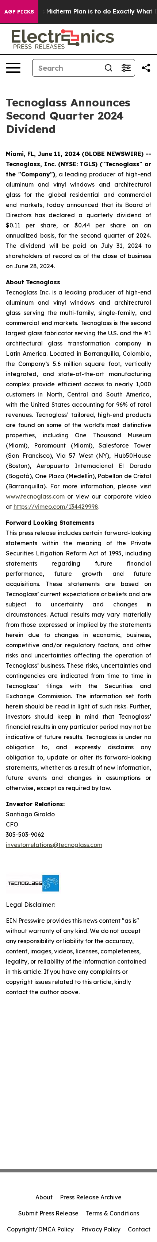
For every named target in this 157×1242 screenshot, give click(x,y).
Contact (139, 1229)
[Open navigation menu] (13, 67)
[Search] (108, 67)
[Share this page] (146, 67)
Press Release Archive (91, 1197)
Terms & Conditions (112, 1213)
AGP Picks (19, 11)
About (44, 1197)
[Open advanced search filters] (126, 67)
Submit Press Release (48, 1213)
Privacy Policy (100, 1229)
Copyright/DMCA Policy (40, 1229)
